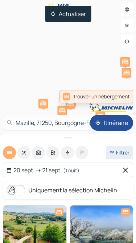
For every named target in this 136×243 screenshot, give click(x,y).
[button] (125, 62)
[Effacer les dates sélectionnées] (127, 170)
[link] (96, 96)
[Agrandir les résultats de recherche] (68, 138)
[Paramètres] (127, 25)
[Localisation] (127, 41)
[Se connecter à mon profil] (127, 9)
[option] (9, 152)
